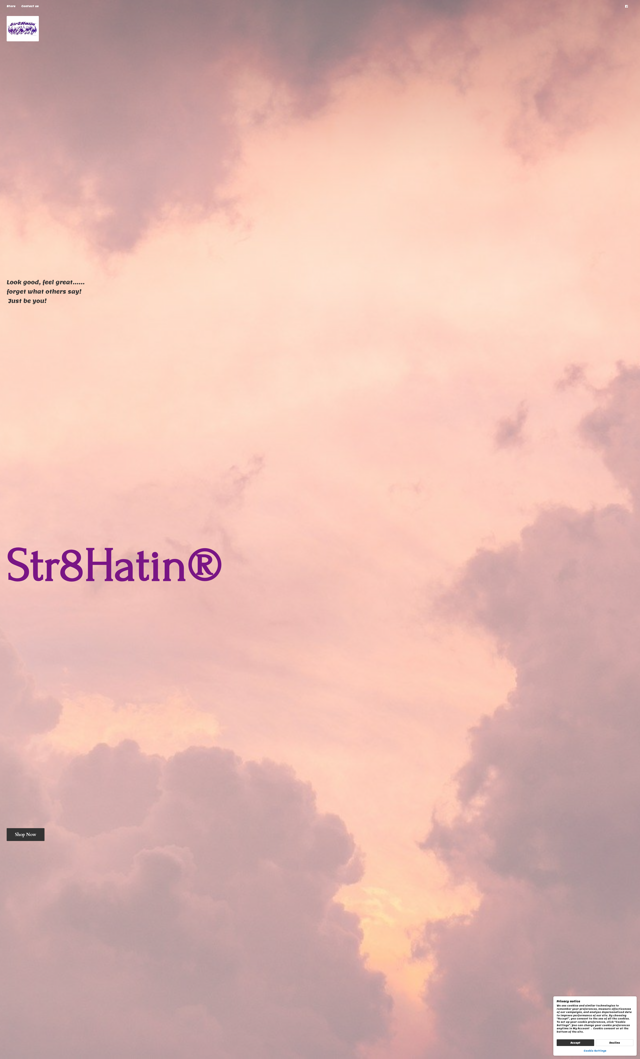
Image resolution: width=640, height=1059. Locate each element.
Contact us (30, 6)
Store (11, 6)
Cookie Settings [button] (595, 1050)
